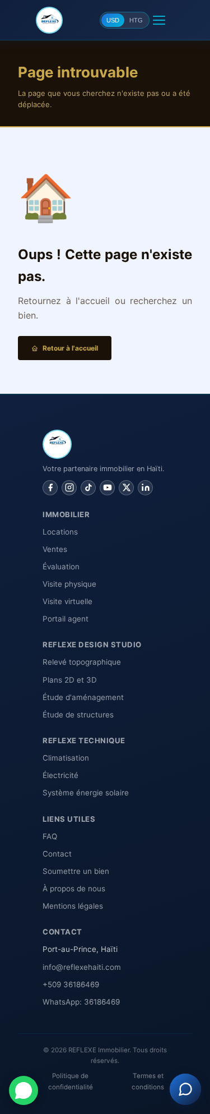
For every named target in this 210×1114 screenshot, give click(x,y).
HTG (136, 20)
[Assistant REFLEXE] (185, 1089)
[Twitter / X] (126, 487)
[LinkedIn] (145, 487)
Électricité (60, 775)
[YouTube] (107, 487)
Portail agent (65, 618)
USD (112, 20)
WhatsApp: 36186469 (81, 1001)
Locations (60, 531)
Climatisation (66, 757)
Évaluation (61, 566)
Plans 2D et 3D (70, 679)
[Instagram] (69, 487)
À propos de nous (74, 888)
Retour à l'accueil (70, 348)
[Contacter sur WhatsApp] (23, 1090)
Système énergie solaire (86, 792)
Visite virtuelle (67, 601)
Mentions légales (73, 905)
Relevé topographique (82, 661)
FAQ (50, 836)
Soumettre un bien (76, 871)
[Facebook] (50, 487)
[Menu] (159, 20)
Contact (57, 853)
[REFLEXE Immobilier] (49, 20)
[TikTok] (88, 487)
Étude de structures (78, 714)
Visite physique (69, 583)
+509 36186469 (71, 984)
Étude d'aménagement (83, 697)
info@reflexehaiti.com (82, 967)
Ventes (55, 549)
